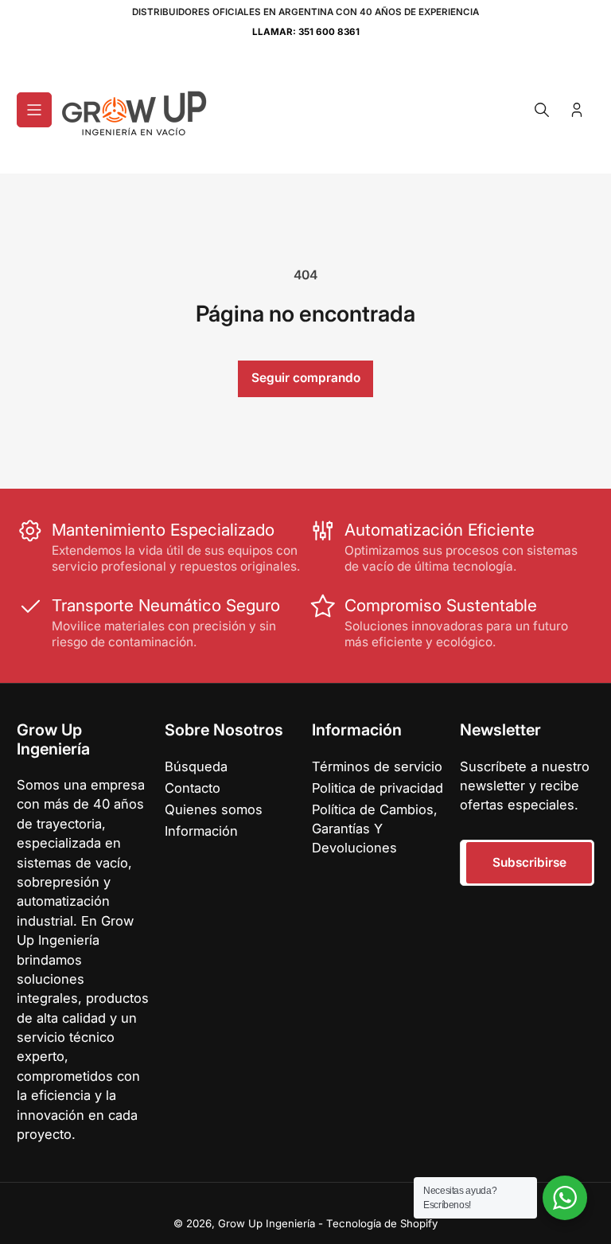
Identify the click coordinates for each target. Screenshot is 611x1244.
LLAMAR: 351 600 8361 (306, 31)
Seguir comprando (305, 377)
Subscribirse (529, 862)
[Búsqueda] (541, 109)
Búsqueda (196, 766)
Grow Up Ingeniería (266, 1223)
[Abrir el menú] (34, 109)
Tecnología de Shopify (382, 1223)
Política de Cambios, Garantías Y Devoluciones (375, 828)
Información (201, 831)
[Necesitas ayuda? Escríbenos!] (565, 1198)
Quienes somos (214, 809)
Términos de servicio (377, 766)
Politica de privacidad (377, 788)
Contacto (192, 788)
